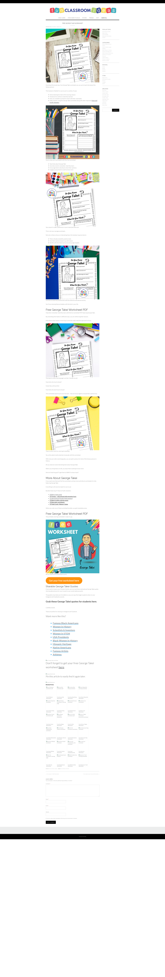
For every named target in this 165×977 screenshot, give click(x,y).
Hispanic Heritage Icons (107, 51)
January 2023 (105, 93)
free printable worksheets (65, 768)
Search (116, 110)
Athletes (57, 654)
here (61, 667)
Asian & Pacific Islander (53, 768)
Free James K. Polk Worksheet (52, 774)
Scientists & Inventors (64, 630)
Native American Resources (107, 53)
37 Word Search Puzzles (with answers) (61, 498)
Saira (60, 26)
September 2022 (105, 99)
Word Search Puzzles (74, 17)
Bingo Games (61, 17)
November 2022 (105, 96)
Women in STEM (61, 633)
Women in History (62, 626)
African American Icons (106, 44)
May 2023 (104, 90)
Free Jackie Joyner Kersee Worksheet (91, 774)
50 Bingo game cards (56, 494)
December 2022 (105, 94)
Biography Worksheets (106, 36)
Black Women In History (107, 50)
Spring (103, 68)
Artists (103, 45)
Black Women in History (65, 640)
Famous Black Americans (65, 623)
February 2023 (105, 91)
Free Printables (105, 34)
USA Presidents (61, 637)
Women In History (106, 59)
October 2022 (105, 97)
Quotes (103, 37)
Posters (84, 17)
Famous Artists (60, 651)
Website (47, 812)
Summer (104, 69)
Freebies (91, 17)
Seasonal (104, 56)
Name (47, 799)
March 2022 (104, 105)
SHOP (97, 17)
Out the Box (84, 836)
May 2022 (104, 103)
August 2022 (104, 100)
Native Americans (62, 647)
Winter (103, 66)
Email (47, 805)
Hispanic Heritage (62, 644)
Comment (48, 783)
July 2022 (104, 102)
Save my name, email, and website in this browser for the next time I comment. (62, 818)
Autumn (104, 71)
